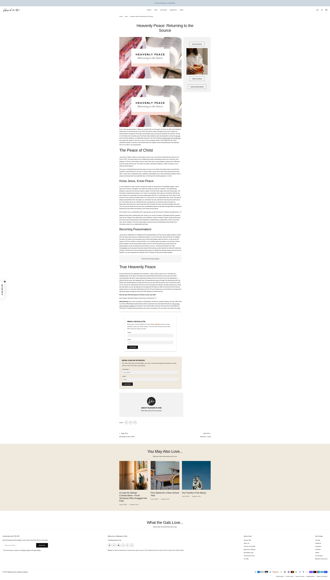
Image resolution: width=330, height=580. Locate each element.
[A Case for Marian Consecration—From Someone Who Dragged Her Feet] (133, 475)
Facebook (318, 543)
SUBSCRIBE (132, 347)
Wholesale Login (249, 552)
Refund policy (280, 576)
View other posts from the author (151, 410)
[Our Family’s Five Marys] (196, 475)
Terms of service (300, 576)
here (178, 308)
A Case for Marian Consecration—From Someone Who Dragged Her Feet (133, 496)
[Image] (197, 61)
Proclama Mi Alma (249, 556)
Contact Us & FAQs (249, 546)
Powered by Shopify (22, 572)
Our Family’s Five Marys (194, 492)
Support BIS (247, 540)
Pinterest (318, 549)
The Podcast (319, 556)
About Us (246, 543)
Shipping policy (310, 576)
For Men (246, 559)
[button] (2, 290)
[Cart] (326, 10)
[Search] (317, 10)
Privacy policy (290, 576)
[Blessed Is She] (12, 10)
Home (121, 16)
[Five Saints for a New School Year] (165, 475)
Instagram (318, 546)
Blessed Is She (12, 572)
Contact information (321, 576)
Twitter (317, 552)
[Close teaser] (5, 281)
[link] (126, 422)
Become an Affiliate (249, 549)
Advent (178, 136)
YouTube (317, 540)
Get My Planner (197, 44)
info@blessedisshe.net (114, 540)
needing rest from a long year (171, 138)
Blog (126, 16)
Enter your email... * (10, 545)
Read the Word (197, 79)
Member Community (321, 559)
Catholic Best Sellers (197, 87)
